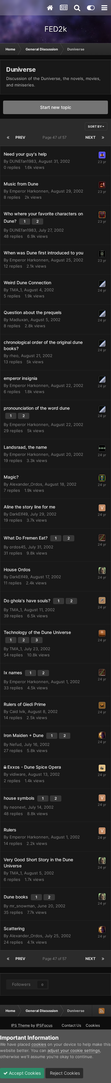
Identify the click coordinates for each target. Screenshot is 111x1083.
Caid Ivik (17, 711)
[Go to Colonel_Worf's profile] (102, 283)
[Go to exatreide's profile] (102, 537)
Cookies (93, 1025)
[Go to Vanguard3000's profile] (102, 507)
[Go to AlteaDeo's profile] (102, 735)
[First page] (8, 137)
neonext (18, 807)
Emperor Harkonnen (29, 191)
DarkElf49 (19, 514)
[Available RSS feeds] (101, 1011)
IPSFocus (44, 1025)
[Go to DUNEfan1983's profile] (102, 155)
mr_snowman (22, 905)
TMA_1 (16, 289)
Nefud (16, 744)
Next (90, 137)
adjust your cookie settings (73, 1050)
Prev (20, 137)
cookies (38, 1044)
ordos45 (18, 546)
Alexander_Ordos (26, 484)
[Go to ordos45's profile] (102, 600)
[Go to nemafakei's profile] (102, 184)
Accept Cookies (24, 1073)
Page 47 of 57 (55, 137)
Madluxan (19, 319)
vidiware (18, 774)
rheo (14, 355)
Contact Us (71, 1025)
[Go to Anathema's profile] (102, 633)
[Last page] (103, 137)
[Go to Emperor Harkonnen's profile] (102, 214)
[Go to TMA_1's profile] (102, 570)
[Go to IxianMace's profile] (102, 253)
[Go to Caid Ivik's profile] (102, 705)
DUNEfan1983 (23, 161)
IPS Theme (20, 1025)
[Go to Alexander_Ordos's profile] (102, 478)
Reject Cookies (64, 1073)
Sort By (95, 126)
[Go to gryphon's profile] (102, 448)
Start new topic (55, 107)
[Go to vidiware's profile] (102, 768)
